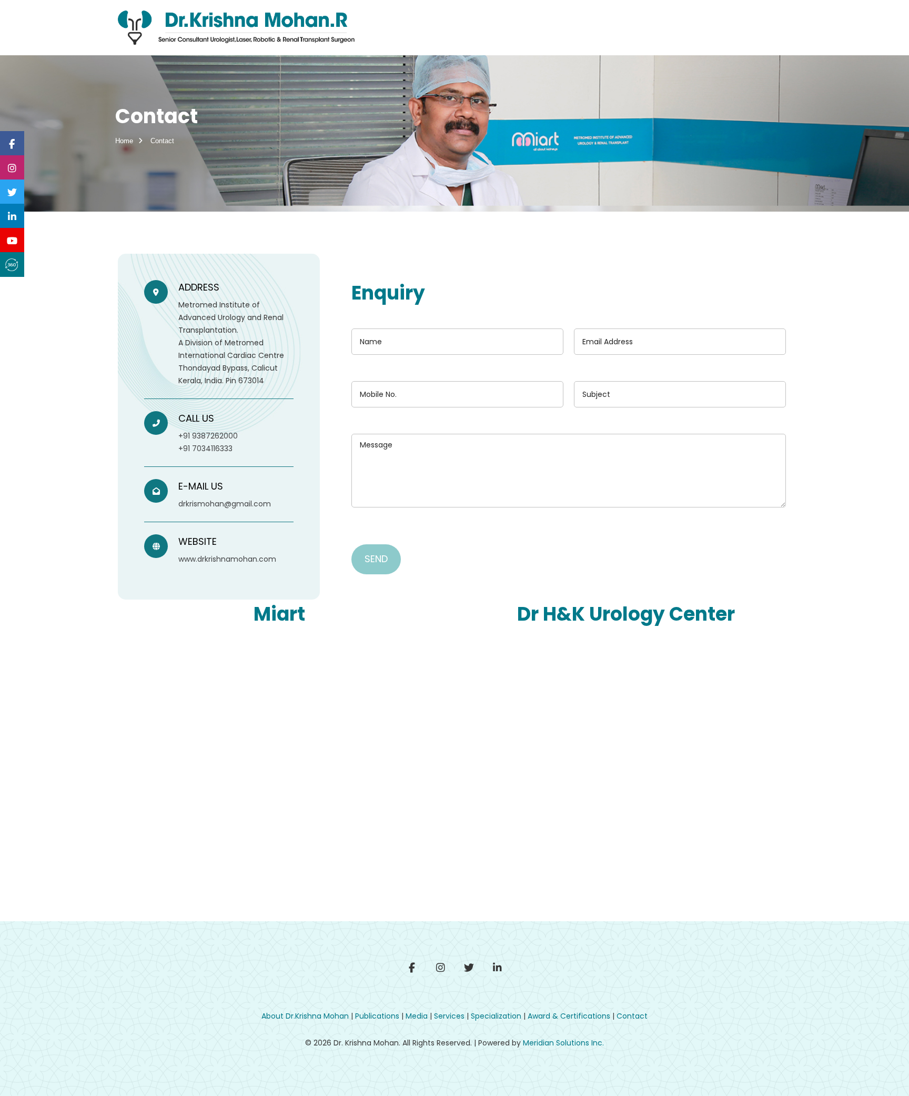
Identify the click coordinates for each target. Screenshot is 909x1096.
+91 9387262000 (208, 436)
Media (417, 1016)
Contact (632, 1016)
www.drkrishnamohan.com (227, 559)
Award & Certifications (569, 1016)
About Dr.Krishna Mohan (305, 1016)
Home (124, 141)
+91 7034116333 (205, 448)
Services (449, 1016)
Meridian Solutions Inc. (563, 1043)
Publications (377, 1016)
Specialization (496, 1016)
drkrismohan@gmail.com (224, 504)
